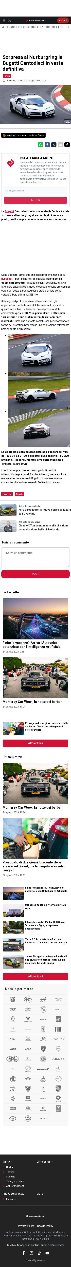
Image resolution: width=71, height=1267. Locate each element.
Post (35, 574)
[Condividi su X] (53, 144)
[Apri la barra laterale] (4, 20)
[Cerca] (67, 27)
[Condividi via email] (60, 144)
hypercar (7, 278)
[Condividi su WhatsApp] (40, 144)
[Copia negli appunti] (67, 144)
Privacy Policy (26, 1226)
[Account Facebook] (24, 1253)
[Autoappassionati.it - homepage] (35, 20)
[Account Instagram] (32, 1253)
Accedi (63, 20)
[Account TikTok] (39, 1253)
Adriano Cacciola (17, 80)
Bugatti (9, 211)
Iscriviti (35, 200)
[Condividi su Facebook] (47, 144)
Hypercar (7, 494)
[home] (3, 27)
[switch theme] (9, 20)
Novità (7, 76)
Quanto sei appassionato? (25, 27)
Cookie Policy (45, 1226)
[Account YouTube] (47, 1253)
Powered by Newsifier (35, 1260)
